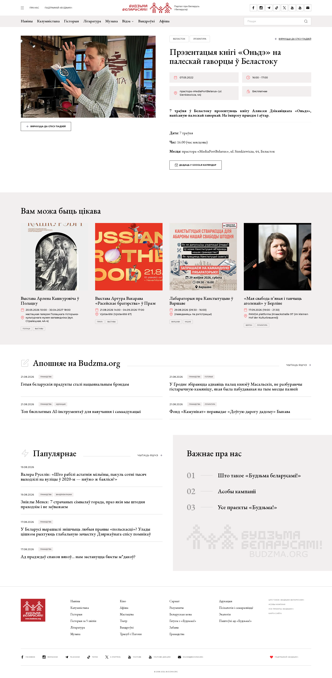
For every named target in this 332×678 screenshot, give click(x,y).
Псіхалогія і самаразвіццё (236, 608)
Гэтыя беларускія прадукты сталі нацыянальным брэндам (75, 384)
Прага (100, 322)
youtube (137, 657)
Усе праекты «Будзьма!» (247, 507)
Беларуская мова (180, 614)
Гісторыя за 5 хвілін (83, 621)
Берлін (249, 325)
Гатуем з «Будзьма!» (182, 621)
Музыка (111, 21)
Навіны (27, 21)
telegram (75, 657)
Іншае (188, 322)
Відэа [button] (126, 21)
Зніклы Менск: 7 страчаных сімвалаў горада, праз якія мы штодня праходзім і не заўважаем (83, 504)
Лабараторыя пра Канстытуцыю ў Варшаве (201, 300)
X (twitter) (115, 657)
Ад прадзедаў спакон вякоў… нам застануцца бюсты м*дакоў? (78, 556)
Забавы (174, 627)
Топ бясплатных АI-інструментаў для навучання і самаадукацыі (81, 411)
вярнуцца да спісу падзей (48, 126)
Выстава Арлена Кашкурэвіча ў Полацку (50, 300)
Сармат (174, 601)
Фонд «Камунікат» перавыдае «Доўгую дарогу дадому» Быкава (229, 411)
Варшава (175, 322)
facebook (30, 657)
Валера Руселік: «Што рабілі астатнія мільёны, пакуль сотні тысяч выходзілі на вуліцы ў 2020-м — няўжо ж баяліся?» (83, 476)
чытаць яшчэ (296, 365)
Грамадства (46, 377)
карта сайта (275, 613)
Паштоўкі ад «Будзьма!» (235, 621)
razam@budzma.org (193, 657)
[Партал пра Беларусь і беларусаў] (161, 8)
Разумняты (176, 608)
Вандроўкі (146, 21)
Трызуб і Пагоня (131, 634)
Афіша (164, 21)
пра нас (34, 7)
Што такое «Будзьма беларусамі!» (259, 475)
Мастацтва (127, 614)
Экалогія (225, 614)
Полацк (26, 329)
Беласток (179, 39)
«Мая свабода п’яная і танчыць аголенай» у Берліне (273, 300)
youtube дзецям (162, 657)
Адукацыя (61, 404)
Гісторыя (71, 21)
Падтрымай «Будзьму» (58, 7)
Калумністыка (48, 21)
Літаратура (92, 21)
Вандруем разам (64, 494)
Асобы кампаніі (237, 491)
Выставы (39, 329)
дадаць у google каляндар (197, 165)
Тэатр (123, 621)
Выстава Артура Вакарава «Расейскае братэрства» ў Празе (125, 300)
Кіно (123, 601)
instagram (52, 657)
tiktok (95, 657)
